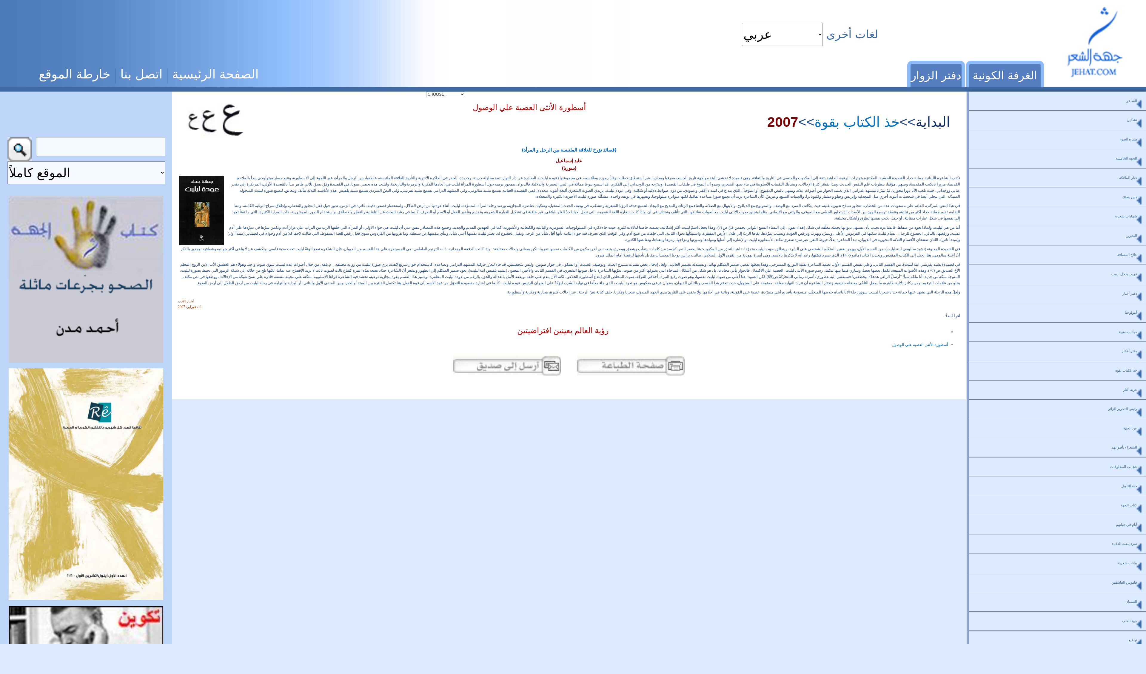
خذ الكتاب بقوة (856, 122)
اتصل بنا (141, 74)
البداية (933, 122)
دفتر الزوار (936, 75)
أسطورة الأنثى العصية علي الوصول (920, 344)
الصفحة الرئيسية (215, 74)
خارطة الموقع (74, 74)
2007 (782, 122)
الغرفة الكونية (1005, 75)
